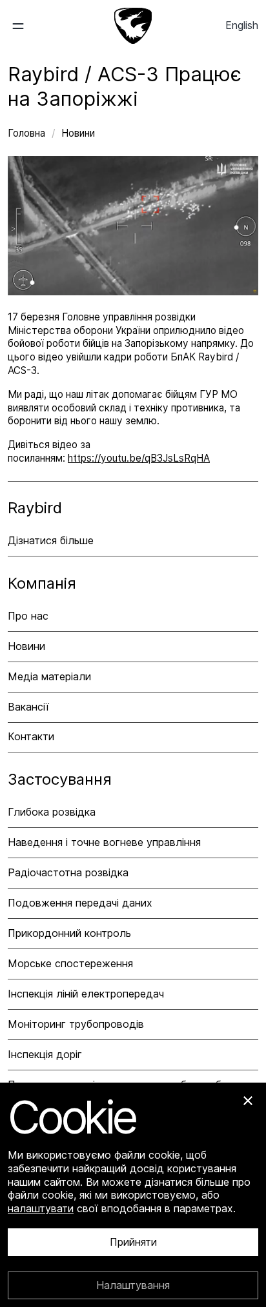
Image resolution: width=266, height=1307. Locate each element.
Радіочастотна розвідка (68, 872)
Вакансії (28, 706)
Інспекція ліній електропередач (86, 993)
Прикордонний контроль (69, 933)
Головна (28, 133)
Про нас (28, 615)
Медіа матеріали (49, 676)
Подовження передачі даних (80, 902)
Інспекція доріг (45, 1054)
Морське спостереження (70, 963)
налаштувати (41, 1208)
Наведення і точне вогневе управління (104, 842)
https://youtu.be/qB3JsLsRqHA (139, 458)
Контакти (31, 736)
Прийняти (133, 1242)
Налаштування (133, 1285)
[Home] (133, 26)
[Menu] (28, 25)
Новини (78, 133)
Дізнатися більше (51, 540)
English (241, 25)
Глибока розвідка (52, 811)
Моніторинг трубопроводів (76, 1023)
